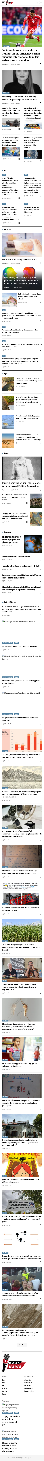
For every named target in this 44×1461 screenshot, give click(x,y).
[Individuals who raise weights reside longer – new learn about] (9, 300)
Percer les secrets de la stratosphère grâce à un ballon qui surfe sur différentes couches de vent (21, 1257)
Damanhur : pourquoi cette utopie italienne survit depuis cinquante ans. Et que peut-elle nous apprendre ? (20, 1142)
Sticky (17, 642)
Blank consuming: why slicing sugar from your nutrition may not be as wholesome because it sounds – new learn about (20, 361)
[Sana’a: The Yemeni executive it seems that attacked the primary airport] (11, 122)
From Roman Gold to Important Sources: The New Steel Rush (28, 417)
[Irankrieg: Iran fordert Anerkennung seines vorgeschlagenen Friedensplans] (22, 82)
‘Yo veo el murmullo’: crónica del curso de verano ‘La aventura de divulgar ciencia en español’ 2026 (19, 987)
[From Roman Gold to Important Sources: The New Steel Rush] (8, 422)
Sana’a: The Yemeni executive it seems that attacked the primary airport (11, 112)
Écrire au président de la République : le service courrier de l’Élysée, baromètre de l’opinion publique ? (21, 1103)
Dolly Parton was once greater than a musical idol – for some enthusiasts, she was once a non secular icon (21, 609)
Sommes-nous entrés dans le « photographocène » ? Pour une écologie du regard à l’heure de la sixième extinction (20, 1332)
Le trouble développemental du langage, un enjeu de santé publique (19, 1064)
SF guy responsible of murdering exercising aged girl (11, 1420)
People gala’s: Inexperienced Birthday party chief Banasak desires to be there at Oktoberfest (21, 576)
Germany (7, 46)
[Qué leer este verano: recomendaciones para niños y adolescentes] (22, 1165)
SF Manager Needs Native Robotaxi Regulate (19, 646)
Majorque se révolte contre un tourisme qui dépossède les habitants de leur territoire (19, 872)
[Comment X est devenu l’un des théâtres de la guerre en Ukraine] (22, 893)
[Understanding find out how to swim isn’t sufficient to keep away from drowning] (8, 384)
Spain (6, 374)
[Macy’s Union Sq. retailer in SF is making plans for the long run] (22, 666)
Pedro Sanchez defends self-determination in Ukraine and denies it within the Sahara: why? (28, 437)
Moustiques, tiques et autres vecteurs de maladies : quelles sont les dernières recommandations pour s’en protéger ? (18, 1026)
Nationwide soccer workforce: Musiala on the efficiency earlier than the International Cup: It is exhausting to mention (21, 55)
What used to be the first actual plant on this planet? (31, 209)
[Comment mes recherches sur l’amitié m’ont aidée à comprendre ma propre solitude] (22, 1279)
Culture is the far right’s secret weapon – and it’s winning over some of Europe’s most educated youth (21, 1219)
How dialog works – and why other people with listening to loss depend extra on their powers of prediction (21, 280)
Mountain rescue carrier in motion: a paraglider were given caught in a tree (11, 539)
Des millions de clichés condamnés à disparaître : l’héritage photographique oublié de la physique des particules (22, 834)
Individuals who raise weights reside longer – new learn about (29, 296)
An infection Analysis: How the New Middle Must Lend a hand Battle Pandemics (10, 141)
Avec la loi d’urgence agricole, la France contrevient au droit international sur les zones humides (21, 947)
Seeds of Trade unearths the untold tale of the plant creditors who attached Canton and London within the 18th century (21, 315)
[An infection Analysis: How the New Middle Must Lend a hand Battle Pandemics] (11, 151)
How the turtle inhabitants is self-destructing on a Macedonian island (15, 497)
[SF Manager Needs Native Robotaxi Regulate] (22, 632)
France (5, 751)
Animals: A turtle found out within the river (16, 556)
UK (4, 255)
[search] (33, 2)
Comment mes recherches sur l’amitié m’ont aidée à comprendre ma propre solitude (20, 1294)
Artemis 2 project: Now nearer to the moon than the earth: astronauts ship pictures (33, 142)
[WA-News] (9, 2)
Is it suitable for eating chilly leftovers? (20, 259)
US (5, 171)
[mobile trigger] (4, 2)
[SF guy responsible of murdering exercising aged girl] (22, 703)
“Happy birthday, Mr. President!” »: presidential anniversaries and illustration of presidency (15, 516)
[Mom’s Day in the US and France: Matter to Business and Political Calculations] (22, 468)
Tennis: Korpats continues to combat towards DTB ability (21, 565)
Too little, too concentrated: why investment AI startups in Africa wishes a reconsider (21, 755)
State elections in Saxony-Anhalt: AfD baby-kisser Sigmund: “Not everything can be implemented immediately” (21, 588)
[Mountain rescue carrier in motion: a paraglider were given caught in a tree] (33, 544)
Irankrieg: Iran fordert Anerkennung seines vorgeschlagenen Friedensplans (20, 98)
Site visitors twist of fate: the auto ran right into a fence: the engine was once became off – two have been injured (33, 113)
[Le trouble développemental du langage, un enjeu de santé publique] (22, 1049)
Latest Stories (10, 602)
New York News (8, 642)
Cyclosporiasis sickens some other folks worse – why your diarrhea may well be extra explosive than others (10, 213)
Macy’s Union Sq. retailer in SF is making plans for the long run (21, 682)
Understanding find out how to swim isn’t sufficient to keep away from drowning (29, 380)
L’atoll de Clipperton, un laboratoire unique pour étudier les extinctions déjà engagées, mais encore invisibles (21, 794)
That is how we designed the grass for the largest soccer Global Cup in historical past (27, 399)
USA (4, 174)
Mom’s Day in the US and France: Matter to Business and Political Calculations (21, 484)
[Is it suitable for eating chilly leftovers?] (22, 245)
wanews (6, 64)
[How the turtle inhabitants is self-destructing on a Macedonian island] (36, 501)
